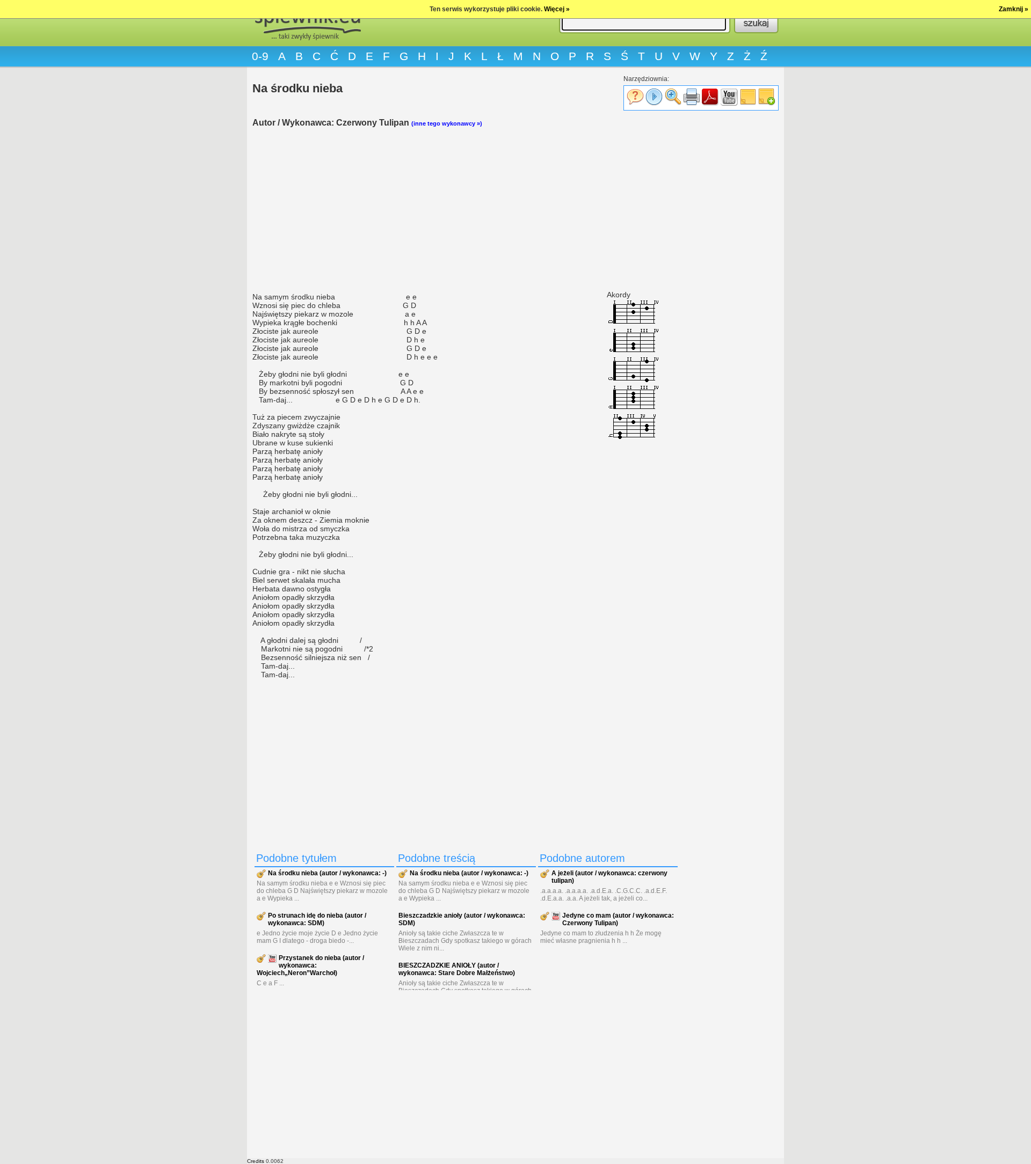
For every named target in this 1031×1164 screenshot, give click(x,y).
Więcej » (557, 9)
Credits (255, 1161)
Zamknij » (1013, 9)
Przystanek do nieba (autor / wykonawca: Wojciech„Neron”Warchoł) (310, 965)
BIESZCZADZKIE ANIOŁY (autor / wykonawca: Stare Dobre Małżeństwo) (456, 969)
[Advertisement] (467, 210)
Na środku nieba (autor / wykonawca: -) (327, 873)
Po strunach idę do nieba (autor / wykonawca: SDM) (317, 919)
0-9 (260, 56)
